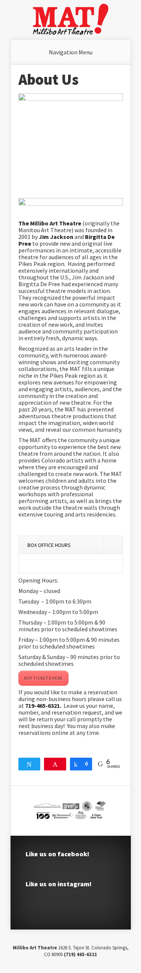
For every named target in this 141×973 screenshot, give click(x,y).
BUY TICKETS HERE (43, 678)
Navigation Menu (70, 52)
